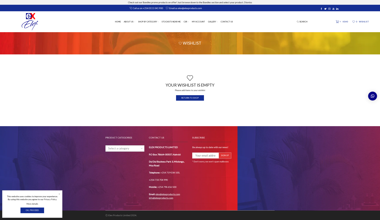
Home (118, 21)
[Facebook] (321, 9)
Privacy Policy (50, 199)
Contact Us (227, 21)
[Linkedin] (337, 9)
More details (32, 204)
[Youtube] (333, 9)
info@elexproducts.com (161, 197)
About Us (128, 21)
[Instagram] (329, 9)
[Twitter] (325, 9)
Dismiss (248, 2)
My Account (198, 21)
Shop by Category (147, 21)
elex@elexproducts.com (168, 194)
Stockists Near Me (171, 21)
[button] (372, 96)
